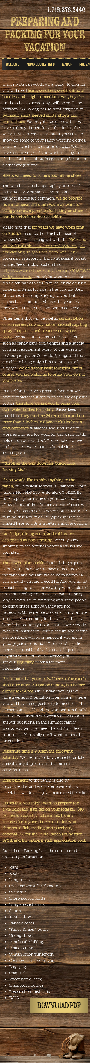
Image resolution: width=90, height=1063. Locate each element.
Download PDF (58, 1005)
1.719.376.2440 (66, 9)
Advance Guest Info (41, 64)
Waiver (67, 64)
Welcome (12, 64)
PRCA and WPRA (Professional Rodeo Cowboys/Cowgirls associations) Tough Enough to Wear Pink (44, 246)
